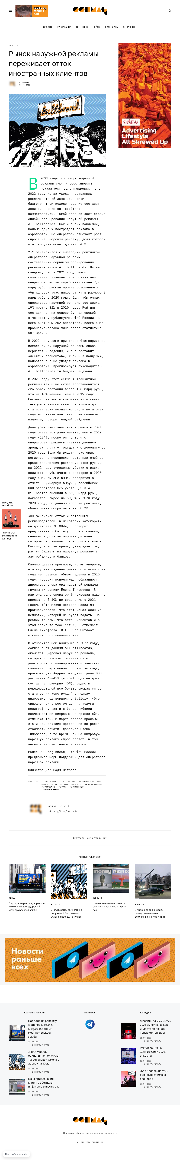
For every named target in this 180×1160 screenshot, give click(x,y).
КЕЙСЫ (12, 898)
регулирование (48, 787)
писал (60, 752)
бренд (54, 784)
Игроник (64, 784)
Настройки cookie (16, 1154)
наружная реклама (93, 784)
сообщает (72, 209)
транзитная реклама (50, 789)
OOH (99, 782)
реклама (62, 787)
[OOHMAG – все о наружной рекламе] (90, 10)
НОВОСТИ (13, 45)
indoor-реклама (86, 782)
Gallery (71, 782)
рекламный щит (77, 787)
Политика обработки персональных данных (90, 1133)
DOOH (62, 782)
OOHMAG (25, 82)
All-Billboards (48, 782)
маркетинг (76, 784)
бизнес (44, 784)
